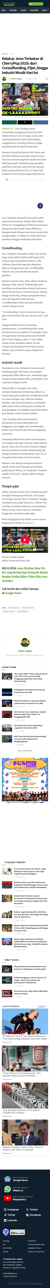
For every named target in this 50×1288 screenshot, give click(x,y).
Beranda (5, 54)
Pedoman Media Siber (36, 1244)
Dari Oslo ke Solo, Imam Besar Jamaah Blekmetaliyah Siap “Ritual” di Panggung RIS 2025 (30, 714)
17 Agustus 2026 (20, 877)
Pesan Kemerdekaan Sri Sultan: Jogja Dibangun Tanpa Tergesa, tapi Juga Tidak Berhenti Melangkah (30, 871)
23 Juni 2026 (19, 986)
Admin (34, 603)
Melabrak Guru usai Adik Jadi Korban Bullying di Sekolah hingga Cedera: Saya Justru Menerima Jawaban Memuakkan (31, 884)
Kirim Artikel (36, 4)
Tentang (6, 1241)
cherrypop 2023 (13, 608)
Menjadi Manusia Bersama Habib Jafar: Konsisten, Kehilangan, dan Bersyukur (30, 967)
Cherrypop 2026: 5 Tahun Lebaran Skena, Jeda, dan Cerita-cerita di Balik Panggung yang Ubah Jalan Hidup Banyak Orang (31, 677)
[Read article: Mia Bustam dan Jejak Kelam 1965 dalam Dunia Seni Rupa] (7, 993)
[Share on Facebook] (40, 122)
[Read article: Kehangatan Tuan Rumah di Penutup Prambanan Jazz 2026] (7, 692)
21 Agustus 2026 (20, 907)
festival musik (27, 608)
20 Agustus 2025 (20, 720)
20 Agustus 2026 (20, 950)
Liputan (13, 10)
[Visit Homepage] (9, 3)
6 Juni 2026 (18, 997)
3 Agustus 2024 (19, 731)
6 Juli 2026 (18, 695)
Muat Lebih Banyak (25, 751)
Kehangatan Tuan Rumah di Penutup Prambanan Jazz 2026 (29, 691)
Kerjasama (32, 1241)
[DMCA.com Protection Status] (17, 1232)
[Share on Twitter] (25, 122)
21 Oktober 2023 (20, 745)
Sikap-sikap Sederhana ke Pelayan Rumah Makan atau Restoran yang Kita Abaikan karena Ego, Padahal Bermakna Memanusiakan (31, 943)
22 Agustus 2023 (31, 79)
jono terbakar (22, 611)
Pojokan (34, 10)
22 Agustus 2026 (20, 920)
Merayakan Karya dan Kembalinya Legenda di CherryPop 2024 (28, 726)
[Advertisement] (25, 32)
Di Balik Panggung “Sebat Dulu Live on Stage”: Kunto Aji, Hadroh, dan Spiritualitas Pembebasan (30, 980)
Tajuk (23, 10)
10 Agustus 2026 (20, 684)
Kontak (5, 1251)
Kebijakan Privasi (34, 1248)
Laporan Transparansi (36, 1251)
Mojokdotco (28, 523)
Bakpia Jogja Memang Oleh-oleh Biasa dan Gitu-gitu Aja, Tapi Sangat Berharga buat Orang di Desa (31, 914)
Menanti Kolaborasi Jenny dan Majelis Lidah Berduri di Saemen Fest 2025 (30, 702)
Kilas (44, 10)
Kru (4, 1244)
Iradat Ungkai (16, 79)
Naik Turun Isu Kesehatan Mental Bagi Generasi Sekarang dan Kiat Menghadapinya (30, 738)
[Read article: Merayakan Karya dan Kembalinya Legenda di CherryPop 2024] (7, 728)
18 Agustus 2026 (20, 891)
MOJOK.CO (7, 128)
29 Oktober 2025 (20, 706)
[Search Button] (47, 4)
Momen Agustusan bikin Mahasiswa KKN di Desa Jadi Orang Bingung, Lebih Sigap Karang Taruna (31, 928)
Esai (3, 10)
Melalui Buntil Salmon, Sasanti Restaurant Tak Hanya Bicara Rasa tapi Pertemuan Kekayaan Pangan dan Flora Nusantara (30, 900)
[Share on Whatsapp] (9, 122)
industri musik (8, 611)
